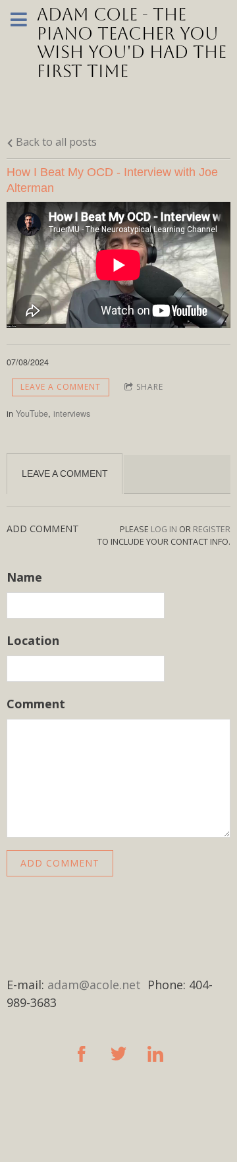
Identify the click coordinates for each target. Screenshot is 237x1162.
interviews (71, 413)
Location (33, 640)
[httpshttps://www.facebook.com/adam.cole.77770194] (82, 1054)
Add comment (59, 863)
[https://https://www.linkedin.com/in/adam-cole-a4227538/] (155, 1054)
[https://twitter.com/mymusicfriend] (118, 1054)
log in (164, 529)
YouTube (32, 413)
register (211, 529)
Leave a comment (60, 386)
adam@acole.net (94, 985)
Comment (36, 704)
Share (149, 386)
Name (24, 577)
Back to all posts (55, 142)
